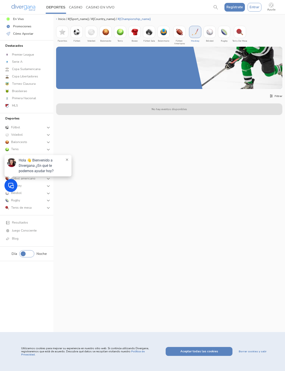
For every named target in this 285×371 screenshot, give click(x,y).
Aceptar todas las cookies (199, 351)
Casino (75, 7)
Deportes (55, 7)
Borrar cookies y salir (253, 351)
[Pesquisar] (215, 7)
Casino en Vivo (100, 7)
